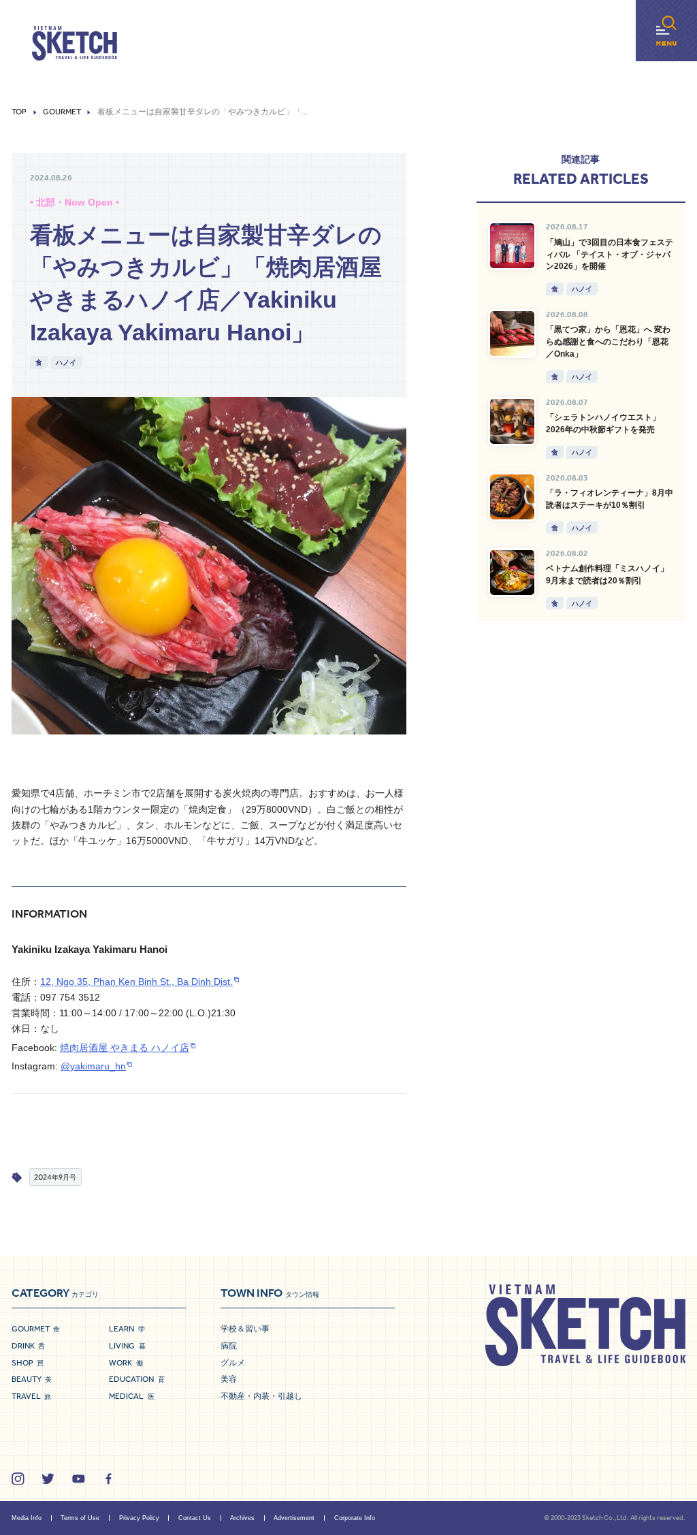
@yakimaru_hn (93, 1066)
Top (19, 112)
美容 (229, 1379)
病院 (229, 1346)
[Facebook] (108, 1478)
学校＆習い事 (245, 1329)
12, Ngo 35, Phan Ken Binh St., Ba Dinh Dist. (136, 982)
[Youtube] (78, 1478)
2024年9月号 (55, 1176)
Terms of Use (80, 1518)
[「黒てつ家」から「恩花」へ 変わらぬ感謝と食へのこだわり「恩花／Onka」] (512, 333)
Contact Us (194, 1518)
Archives (242, 1518)
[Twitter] (48, 1478)
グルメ (233, 1363)
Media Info (27, 1518)
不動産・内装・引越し (261, 1396)
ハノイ (66, 361)
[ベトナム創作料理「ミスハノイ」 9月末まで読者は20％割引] (512, 572)
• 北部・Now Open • (74, 202)
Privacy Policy (139, 1518)
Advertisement (294, 1518)
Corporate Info (354, 1518)
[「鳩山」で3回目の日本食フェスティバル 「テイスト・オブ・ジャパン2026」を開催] (512, 245)
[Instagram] (18, 1478)
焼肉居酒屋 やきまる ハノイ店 (124, 1048)
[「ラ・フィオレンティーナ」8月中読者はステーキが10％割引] (512, 496)
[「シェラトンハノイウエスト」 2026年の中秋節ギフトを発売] (512, 421)
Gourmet (62, 112)
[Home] (74, 43)
